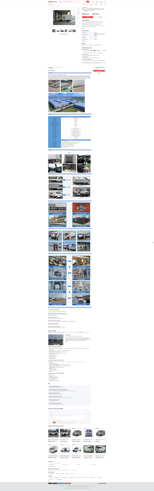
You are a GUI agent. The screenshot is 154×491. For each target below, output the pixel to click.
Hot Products (60, 485)
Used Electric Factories (57, 477)
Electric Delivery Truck (79, 477)
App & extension (96, 4)
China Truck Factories (64, 477)
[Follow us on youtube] (103, 483)
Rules (105, 4)
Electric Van (55, 361)
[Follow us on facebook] (99, 483)
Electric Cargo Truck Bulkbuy (58, 479)
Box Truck (58, 5)
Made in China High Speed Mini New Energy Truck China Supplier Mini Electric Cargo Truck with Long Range (88, 456)
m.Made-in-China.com (79, 486)
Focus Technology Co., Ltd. (71, 488)
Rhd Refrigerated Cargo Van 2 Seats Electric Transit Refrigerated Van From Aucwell (76, 456)
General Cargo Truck (51, 473)
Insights (94, 485)
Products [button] (61, 1)
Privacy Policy (89, 488)
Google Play (55, 483)
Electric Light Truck (51, 479)
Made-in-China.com (73, 486)
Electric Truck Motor (92, 477)
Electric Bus (58, 361)
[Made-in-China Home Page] (52, 1)
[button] (85, 1)
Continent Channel (86, 485)
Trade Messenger (60, 483)
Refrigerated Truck (58, 473)
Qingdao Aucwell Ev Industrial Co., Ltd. (88, 10)
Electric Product (51, 477)
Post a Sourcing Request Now (70, 422)
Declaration (85, 488)
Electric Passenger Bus (51, 464)
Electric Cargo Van (63, 361)
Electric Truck (72, 361)
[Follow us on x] (100, 483)
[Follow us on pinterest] (104, 483)
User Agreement (81, 488)
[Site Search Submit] (87, 1)
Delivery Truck (72, 473)
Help (91, 4)
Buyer (87, 4)
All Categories (51, 4)
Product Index (90, 485)
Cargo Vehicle (67, 473)
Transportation (52, 5)
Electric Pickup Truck (94, 464)
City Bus (63, 473)
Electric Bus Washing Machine (52, 466)
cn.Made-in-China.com (84, 486)
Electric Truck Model (99, 477)
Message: (51, 415)
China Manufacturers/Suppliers (70, 485)
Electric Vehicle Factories (72, 477)
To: (52, 413)
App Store (50, 483)
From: (52, 411)
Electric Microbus (81, 361)
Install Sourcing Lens (68, 483)
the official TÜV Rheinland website (71, 332)
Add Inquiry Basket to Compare (64, 33)
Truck (55, 5)
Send (54, 422)
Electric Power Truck (86, 477)
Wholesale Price (81, 485)
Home (49, 5)
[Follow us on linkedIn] (105, 483)
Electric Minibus (68, 361)
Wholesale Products (77, 485)
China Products (64, 485)
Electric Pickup (76, 361)
